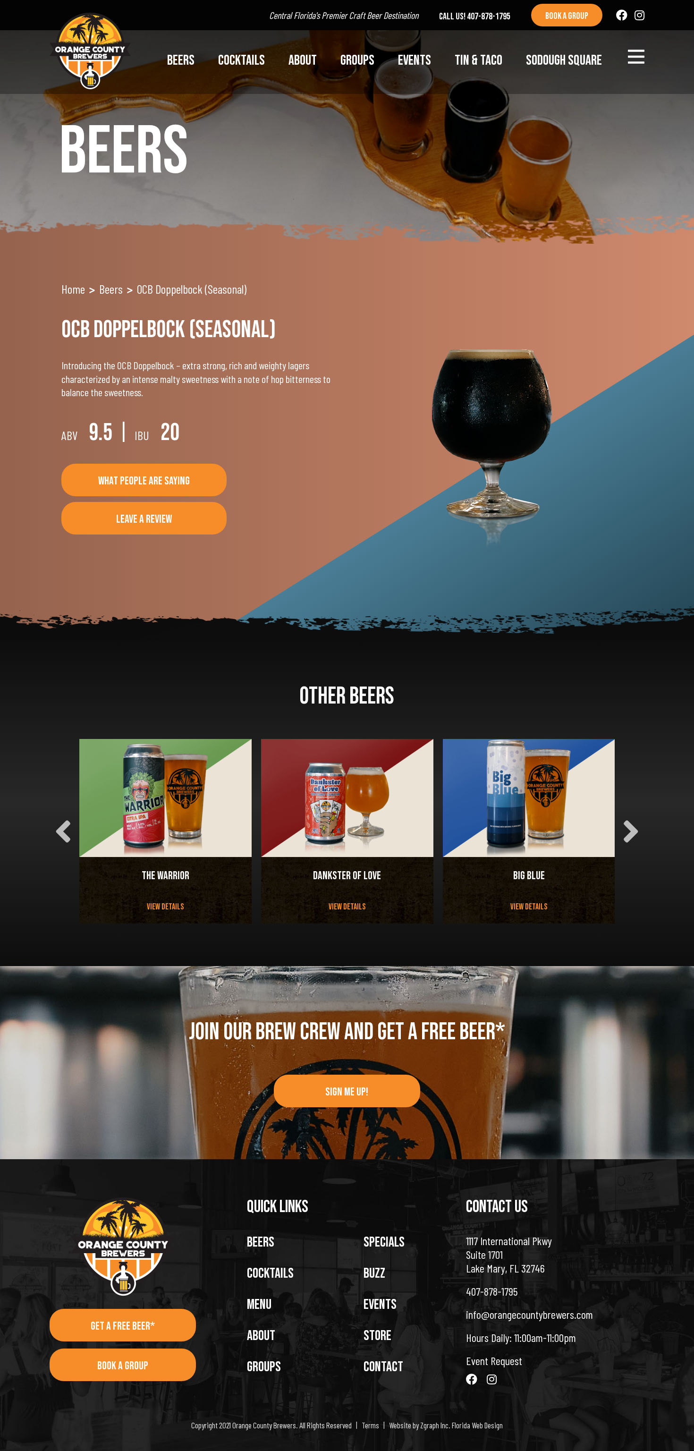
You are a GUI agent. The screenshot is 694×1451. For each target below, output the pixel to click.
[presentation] (63, 831)
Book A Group (122, 1366)
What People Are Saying (144, 481)
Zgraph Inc (434, 1425)
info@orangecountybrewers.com (529, 1314)
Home (73, 288)
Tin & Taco (478, 60)
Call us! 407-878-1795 (474, 16)
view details (165, 907)
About (302, 60)
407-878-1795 (492, 1291)
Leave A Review (144, 519)
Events (414, 60)
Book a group (566, 16)
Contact (383, 1366)
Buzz (374, 1273)
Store (377, 1335)
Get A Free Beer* (123, 1326)
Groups (357, 60)
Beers (181, 60)
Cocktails (241, 60)
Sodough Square (564, 60)
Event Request (494, 1360)
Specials (384, 1242)
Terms (370, 1425)
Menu (259, 1304)
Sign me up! (346, 1092)
